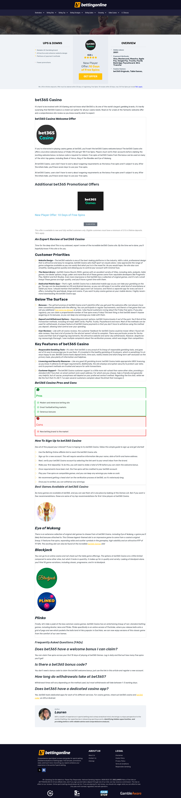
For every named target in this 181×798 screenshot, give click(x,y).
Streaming (101, 12)
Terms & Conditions (122, 764)
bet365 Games (94, 544)
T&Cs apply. (139, 87)
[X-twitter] (39, 770)
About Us (92, 755)
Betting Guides (89, 12)
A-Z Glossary (125, 12)
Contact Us (92, 758)
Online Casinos (113, 12)
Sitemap (91, 761)
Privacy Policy (120, 761)
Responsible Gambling (123, 767)
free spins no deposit (64, 310)
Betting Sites (50, 12)
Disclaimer (119, 755)
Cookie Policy (120, 758)
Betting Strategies (75, 12)
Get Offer (90, 76)
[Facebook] (44, 770)
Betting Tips (62, 12)
